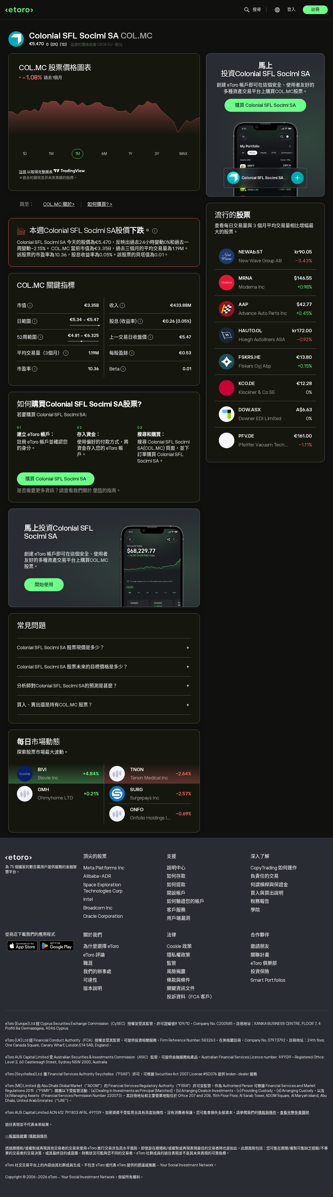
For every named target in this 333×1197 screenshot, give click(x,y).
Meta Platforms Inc (103, 867)
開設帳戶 (176, 893)
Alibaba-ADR (97, 876)
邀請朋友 (260, 946)
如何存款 (176, 876)
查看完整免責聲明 (294, 1112)
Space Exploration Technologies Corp (103, 888)
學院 (97, 490)
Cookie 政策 (179, 946)
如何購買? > (99, 204)
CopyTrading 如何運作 (274, 867)
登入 (291, 9)
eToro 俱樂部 (264, 963)
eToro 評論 (94, 955)
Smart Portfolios (268, 980)
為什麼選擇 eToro (101, 946)
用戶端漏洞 (178, 918)
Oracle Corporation (103, 916)
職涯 (88, 963)
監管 (171, 963)
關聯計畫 (260, 955)
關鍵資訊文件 (181, 988)
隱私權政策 (178, 955)
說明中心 (176, 867)
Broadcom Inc (97, 907)
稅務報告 (260, 901)
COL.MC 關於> (59, 204)
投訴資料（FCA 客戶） (191, 996)
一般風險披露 (16, 1136)
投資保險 (260, 971)
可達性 (90, 980)
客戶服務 (176, 910)
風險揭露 (176, 971)
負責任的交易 (265, 876)
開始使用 (44, 584)
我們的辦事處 (97, 971)
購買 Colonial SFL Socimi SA (265, 105)
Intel (88, 899)
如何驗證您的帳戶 (185, 901)
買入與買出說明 (267, 893)
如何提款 (176, 884)
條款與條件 (178, 980)
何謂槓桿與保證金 (269, 884)
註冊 (315, 9)
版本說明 (92, 988)
